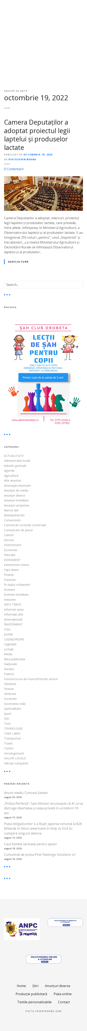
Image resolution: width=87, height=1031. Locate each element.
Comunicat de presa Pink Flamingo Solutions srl (39, 854)
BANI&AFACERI (14, 515)
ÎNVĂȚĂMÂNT (13, 624)
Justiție (8, 634)
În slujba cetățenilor (17, 585)
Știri (6, 718)
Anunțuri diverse (14, 495)
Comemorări (12, 520)
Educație (9, 555)
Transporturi (12, 738)
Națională (10, 664)
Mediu (8, 654)
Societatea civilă (14, 704)
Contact (64, 1002)
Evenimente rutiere (16, 565)
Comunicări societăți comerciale (25, 525)
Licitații (8, 649)
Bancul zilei (11, 510)
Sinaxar (9, 689)
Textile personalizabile (34, 1002)
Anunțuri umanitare (16, 505)
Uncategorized (14, 753)
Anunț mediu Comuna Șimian (26, 793)
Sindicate (10, 694)
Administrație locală (17, 461)
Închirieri (9, 590)
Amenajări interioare (17, 485)
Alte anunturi (12, 480)
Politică (9, 674)
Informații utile (13, 614)
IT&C (7, 629)
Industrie (10, 600)
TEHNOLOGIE (13, 728)
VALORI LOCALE (15, 758)
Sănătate (10, 684)
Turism (8, 748)
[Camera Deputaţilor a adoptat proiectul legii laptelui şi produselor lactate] (43, 178)
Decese (9, 540)
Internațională (13, 619)
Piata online (63, 994)
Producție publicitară (31, 994)
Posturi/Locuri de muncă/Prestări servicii (30, 679)
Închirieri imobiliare (16, 594)
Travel (8, 743)
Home (21, 986)
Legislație (10, 644)
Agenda (9, 470)
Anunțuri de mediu (16, 490)
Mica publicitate (14, 659)
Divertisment (12, 545)
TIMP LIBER (12, 733)
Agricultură (18, 261)
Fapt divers (11, 570)
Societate (10, 699)
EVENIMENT (12, 560)
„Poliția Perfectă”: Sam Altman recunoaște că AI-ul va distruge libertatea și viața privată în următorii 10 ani (43, 808)
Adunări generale (15, 466)
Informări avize (14, 609)
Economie (10, 550)
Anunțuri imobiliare (16, 500)
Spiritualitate (12, 708)
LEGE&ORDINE (14, 639)
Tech (7, 723)
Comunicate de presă (18, 530)
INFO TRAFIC (13, 604)
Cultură (9, 535)
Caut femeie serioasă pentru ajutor (30, 844)
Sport (8, 714)
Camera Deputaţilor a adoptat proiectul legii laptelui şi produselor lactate (37, 135)
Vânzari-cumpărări (16, 763)
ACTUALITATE (13, 456)
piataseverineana (22, 159)
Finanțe (9, 575)
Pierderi (9, 669)
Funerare (10, 580)
